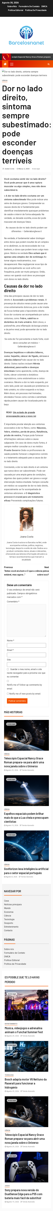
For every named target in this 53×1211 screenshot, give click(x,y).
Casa (6, 901)
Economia (8, 912)
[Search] (48, 64)
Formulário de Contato (29, 6)
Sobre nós (12, 6)
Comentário (13, 601)
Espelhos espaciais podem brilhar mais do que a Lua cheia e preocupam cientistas (26, 817)
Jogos (7, 1186)
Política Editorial (15, 10)
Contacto (8, 930)
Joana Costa (9, 169)
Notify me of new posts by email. (25, 693)
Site (9, 659)
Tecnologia (9, 919)
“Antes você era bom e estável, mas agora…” (15, 571)
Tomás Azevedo (28, 770)
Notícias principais (13, 904)
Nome (10, 640)
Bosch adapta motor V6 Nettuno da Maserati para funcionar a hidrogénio (26, 1083)
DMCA (44, 6)
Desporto (8, 923)
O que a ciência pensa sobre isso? (38, 571)
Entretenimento (11, 926)
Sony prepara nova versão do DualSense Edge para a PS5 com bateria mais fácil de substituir (23, 1194)
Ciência (4, 80)
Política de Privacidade (35, 10)
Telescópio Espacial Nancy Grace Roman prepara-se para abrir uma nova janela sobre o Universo (24, 762)
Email (10, 650)
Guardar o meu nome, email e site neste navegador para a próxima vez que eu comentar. (26, 673)
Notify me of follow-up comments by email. (24, 687)
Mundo (7, 908)
